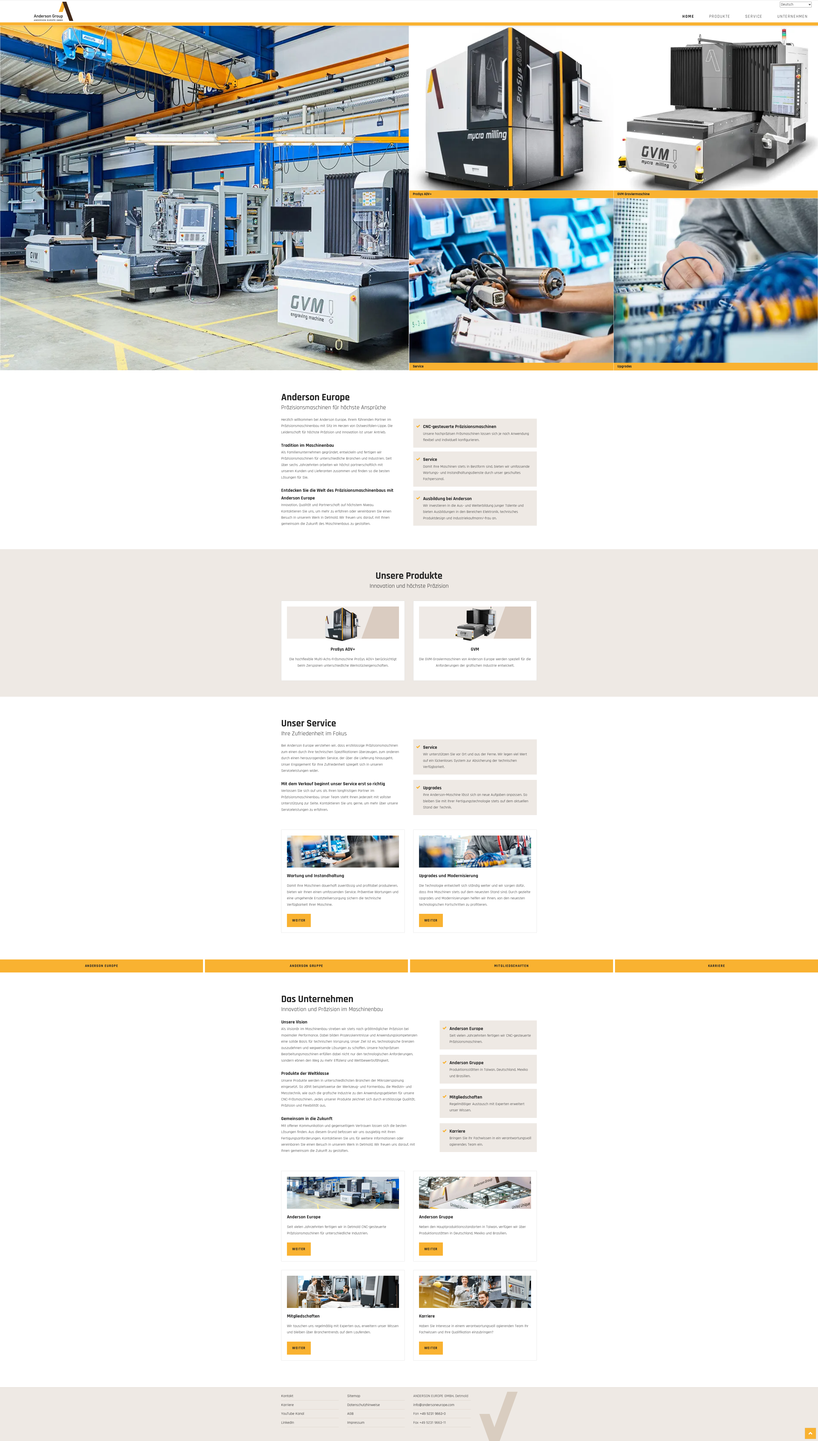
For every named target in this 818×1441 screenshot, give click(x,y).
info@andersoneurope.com (433, 1404)
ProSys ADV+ (422, 194)
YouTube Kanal (292, 1413)
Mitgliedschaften (511, 966)
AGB (350, 1413)
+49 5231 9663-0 (433, 1413)
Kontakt (287, 1395)
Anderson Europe (101, 966)
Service (418, 366)
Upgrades (624, 366)
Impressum (355, 1422)
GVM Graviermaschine (633, 194)
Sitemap (353, 1395)
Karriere (716, 966)
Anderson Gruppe (306, 966)
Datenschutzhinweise (363, 1404)
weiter (298, 920)
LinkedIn (287, 1422)
